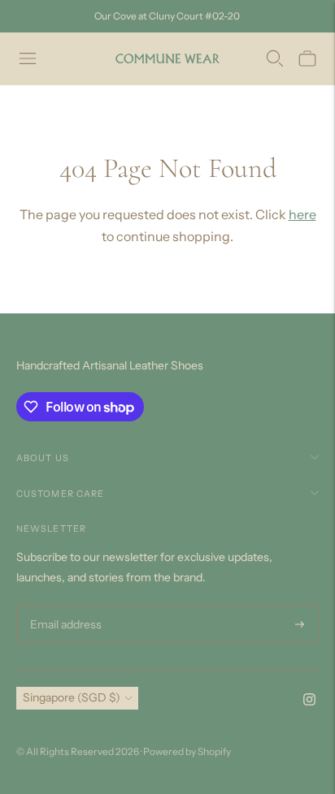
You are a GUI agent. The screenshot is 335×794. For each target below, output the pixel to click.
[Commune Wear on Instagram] (309, 701)
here (302, 214)
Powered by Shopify (187, 751)
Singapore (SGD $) (71, 697)
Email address (64, 605)
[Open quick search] (274, 58)
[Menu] (27, 58)
